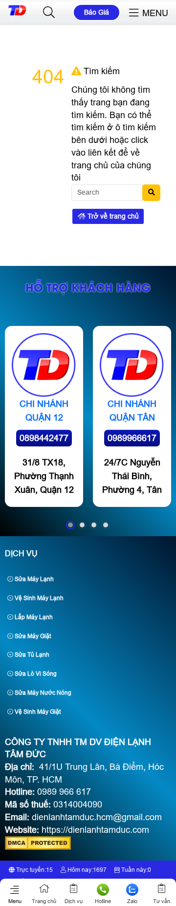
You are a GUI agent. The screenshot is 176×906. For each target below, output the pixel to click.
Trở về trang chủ (112, 216)
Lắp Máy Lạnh (33, 617)
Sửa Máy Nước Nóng (42, 692)
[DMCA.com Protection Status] (38, 847)
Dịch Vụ (21, 553)
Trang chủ (44, 901)
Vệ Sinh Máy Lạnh (38, 598)
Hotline (103, 901)
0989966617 (132, 438)
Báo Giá (96, 12)
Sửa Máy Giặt (32, 636)
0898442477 (44, 438)
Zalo (132, 901)
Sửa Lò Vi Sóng (35, 673)
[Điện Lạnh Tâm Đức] (17, 14)
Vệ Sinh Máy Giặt (37, 711)
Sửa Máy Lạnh (33, 579)
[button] (49, 12)
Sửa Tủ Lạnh (31, 654)
